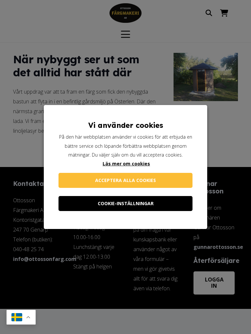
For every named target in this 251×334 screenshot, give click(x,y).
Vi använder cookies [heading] (125, 125)
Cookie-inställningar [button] (126, 203)
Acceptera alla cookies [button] (125, 180)
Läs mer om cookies (126, 163)
